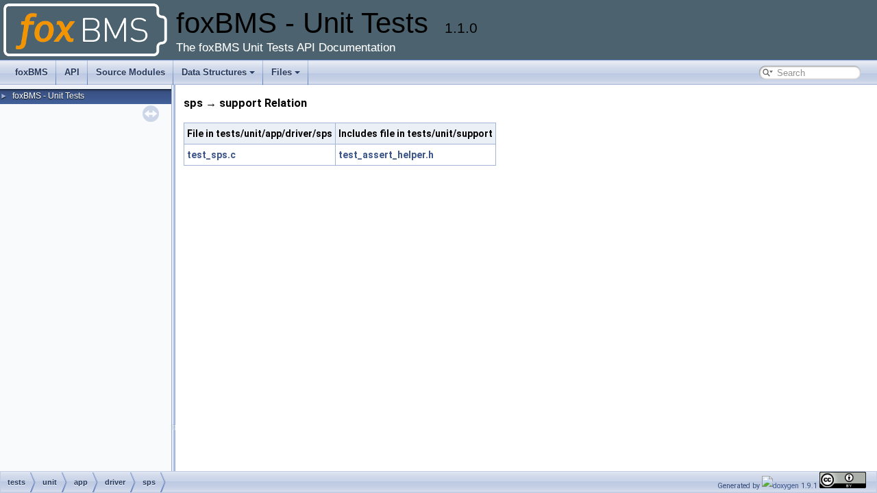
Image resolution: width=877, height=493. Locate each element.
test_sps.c (211, 154)
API (71, 72)
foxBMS (31, 72)
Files (281, 72)
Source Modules (130, 72)
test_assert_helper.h (386, 154)
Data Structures (214, 72)
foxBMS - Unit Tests (48, 96)
